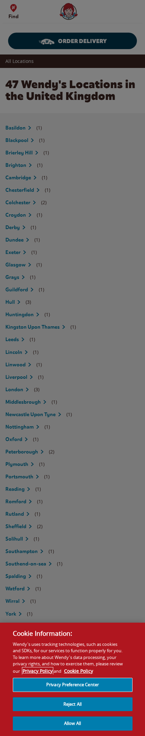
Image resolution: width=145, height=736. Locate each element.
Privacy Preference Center (72, 685)
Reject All (72, 704)
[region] (72, 679)
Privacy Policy (38, 671)
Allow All (72, 723)
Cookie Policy (78, 671)
